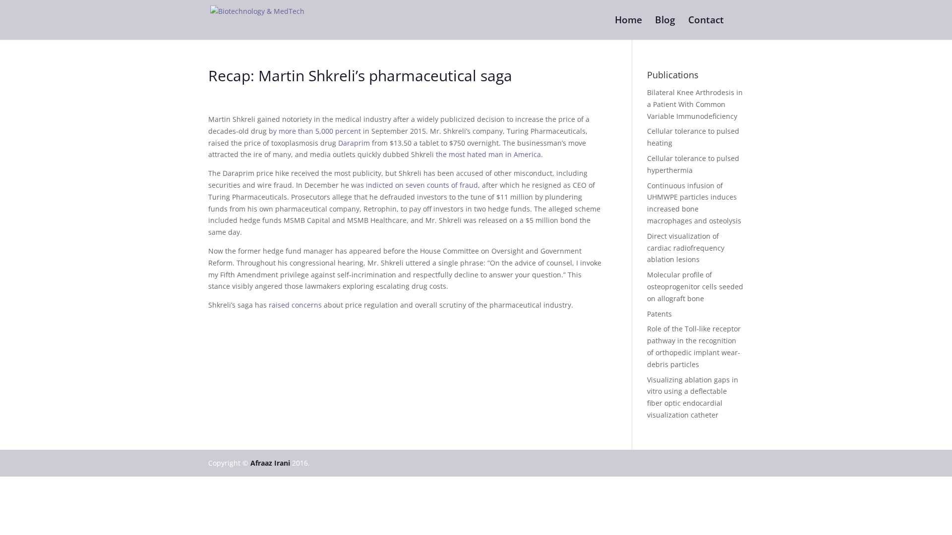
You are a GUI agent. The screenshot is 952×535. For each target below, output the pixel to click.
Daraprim (354, 143)
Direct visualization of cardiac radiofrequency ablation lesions (685, 248)
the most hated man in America (488, 154)
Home (628, 21)
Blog (665, 21)
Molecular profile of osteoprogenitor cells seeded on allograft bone (695, 286)
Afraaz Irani (270, 463)
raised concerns (295, 305)
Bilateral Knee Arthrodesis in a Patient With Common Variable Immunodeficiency (695, 104)
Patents (659, 314)
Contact (706, 21)
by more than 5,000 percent (315, 131)
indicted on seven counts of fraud (422, 185)
